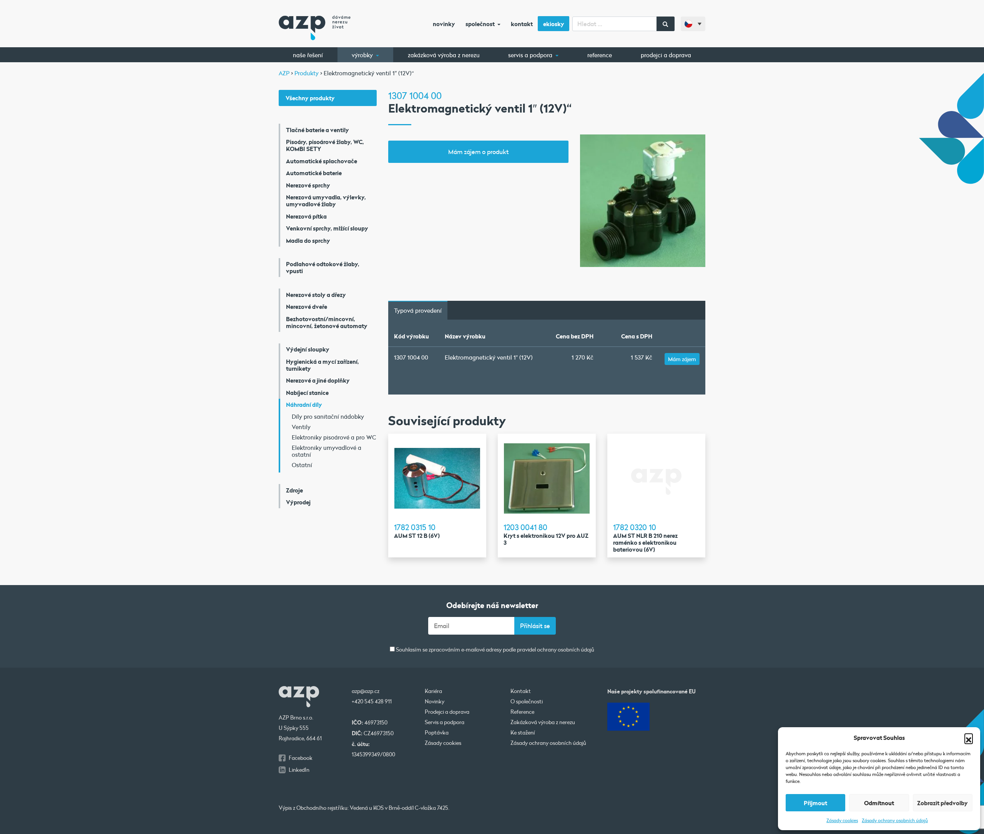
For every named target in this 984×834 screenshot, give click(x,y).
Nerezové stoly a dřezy (316, 294)
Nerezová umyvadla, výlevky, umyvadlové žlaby (326, 200)
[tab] (417, 310)
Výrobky (363, 55)
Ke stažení (522, 732)
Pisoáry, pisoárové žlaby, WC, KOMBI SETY (325, 145)
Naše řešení (308, 55)
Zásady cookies (842, 820)
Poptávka (437, 732)
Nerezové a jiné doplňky (318, 380)
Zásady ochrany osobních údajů (895, 820)
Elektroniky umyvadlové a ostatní (326, 451)
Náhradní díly (304, 404)
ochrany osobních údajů (565, 649)
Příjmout (815, 803)
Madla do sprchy (308, 240)
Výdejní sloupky (307, 349)
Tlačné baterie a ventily (317, 129)
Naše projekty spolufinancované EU (651, 691)
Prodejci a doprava (666, 55)
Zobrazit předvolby (942, 803)
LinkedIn (299, 769)
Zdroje (294, 490)
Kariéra (433, 691)
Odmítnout (879, 803)
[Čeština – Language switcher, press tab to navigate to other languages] (693, 24)
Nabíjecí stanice (307, 392)
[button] (968, 737)
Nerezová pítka (306, 216)
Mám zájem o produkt (478, 152)
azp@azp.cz (365, 691)
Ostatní (302, 464)
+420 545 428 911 (372, 701)
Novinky (444, 24)
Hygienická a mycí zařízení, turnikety (322, 365)
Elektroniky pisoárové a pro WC (334, 437)
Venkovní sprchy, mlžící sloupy (327, 228)
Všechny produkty (310, 98)
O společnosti (526, 701)
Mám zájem (682, 359)
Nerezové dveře (306, 306)
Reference (599, 55)
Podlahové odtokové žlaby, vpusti (322, 267)
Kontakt (522, 24)
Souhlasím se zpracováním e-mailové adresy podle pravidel (494, 650)
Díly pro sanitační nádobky (328, 416)
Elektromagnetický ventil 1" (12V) (489, 357)
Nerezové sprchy (308, 185)
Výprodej (298, 502)
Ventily (301, 426)
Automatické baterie (314, 172)
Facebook (300, 757)
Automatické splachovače (321, 161)
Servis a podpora (531, 55)
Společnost (480, 24)
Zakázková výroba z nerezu (444, 55)
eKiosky (553, 24)
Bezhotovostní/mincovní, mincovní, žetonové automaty (326, 322)
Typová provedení (418, 310)
